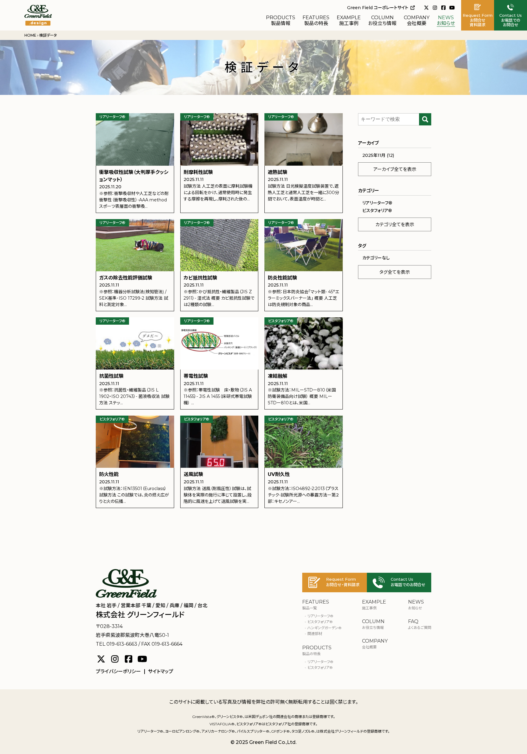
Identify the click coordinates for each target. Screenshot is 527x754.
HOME (30, 35)
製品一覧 (315, 605)
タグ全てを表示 (394, 272)
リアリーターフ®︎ (377, 203)
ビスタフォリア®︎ (377, 210)
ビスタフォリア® (320, 667)
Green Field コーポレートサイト (377, 7)
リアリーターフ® (320, 616)
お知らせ (446, 20)
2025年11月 (373, 155)
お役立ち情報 (382, 20)
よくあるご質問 (419, 624)
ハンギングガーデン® (324, 628)
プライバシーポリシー (118, 671)
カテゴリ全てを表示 (394, 224)
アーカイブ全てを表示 (394, 169)
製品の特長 (316, 20)
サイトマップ (160, 671)
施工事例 (349, 20)
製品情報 (280, 20)
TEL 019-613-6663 (116, 644)
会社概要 (416, 20)
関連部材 (314, 633)
